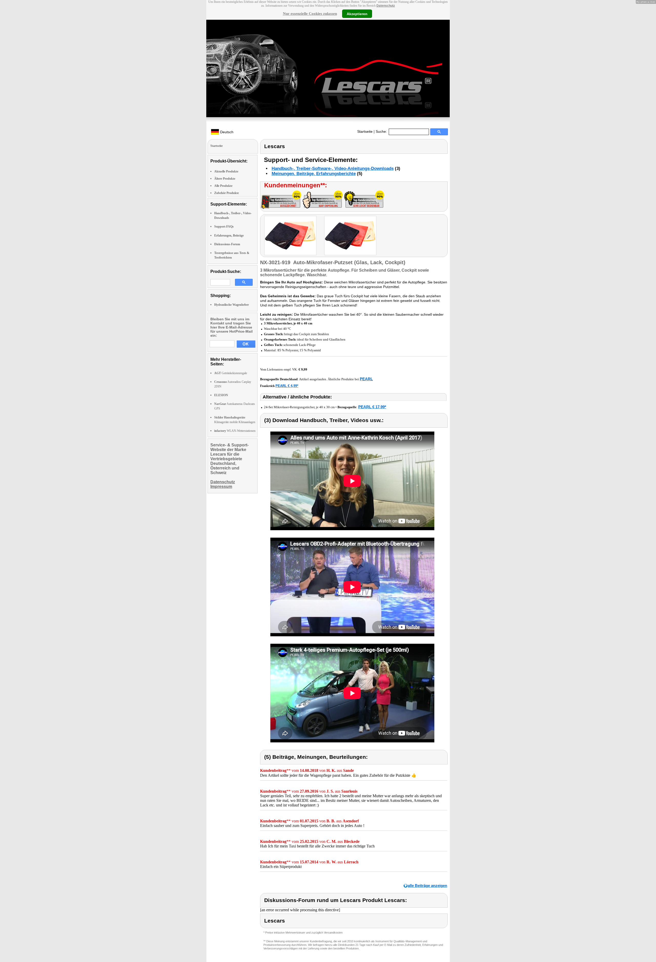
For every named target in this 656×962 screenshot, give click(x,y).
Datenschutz (385, 5)
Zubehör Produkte (226, 193)
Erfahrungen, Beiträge (229, 235)
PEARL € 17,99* (372, 407)
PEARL (366, 379)
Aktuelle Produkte (226, 171)
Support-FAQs (224, 226)
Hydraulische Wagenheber (231, 304)
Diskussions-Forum (227, 244)
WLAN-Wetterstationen (234, 431)
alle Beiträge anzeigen (427, 885)
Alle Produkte (223, 186)
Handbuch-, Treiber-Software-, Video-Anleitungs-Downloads (333, 168)
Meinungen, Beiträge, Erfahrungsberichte (314, 173)
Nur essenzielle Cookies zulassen (310, 14)
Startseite (365, 131)
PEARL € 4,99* (286, 386)
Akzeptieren (357, 14)
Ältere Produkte (224, 178)
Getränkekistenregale (230, 373)
